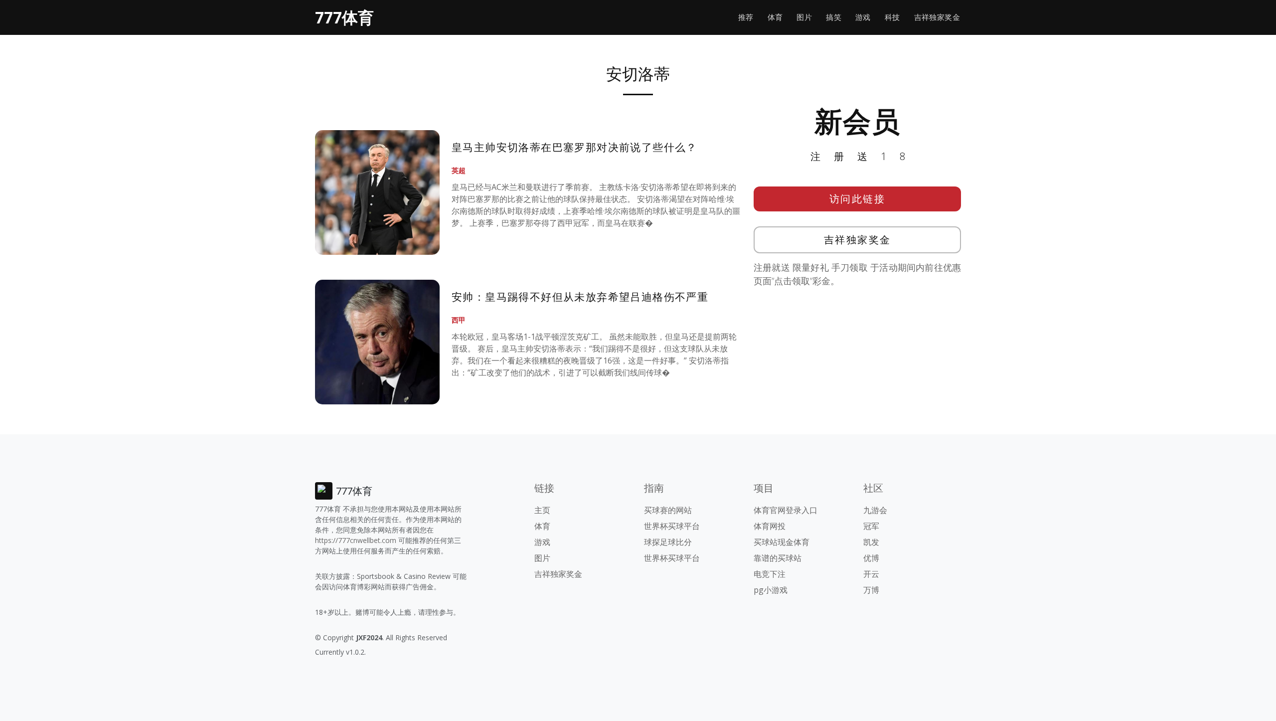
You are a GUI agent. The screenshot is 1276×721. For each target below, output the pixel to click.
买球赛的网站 (668, 510)
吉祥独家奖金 (937, 17)
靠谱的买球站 (777, 557)
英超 (459, 170)
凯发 (871, 542)
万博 (871, 589)
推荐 (746, 17)
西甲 (459, 320)
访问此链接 (857, 198)
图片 (804, 17)
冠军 (871, 526)
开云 (871, 573)
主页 (542, 510)
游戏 (863, 17)
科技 (892, 17)
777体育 (344, 17)
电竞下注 (770, 573)
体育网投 (770, 526)
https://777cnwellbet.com (355, 540)
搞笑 (833, 17)
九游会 (875, 510)
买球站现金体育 (781, 542)
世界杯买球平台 (672, 526)
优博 (871, 557)
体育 (775, 17)
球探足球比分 (668, 542)
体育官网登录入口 (785, 510)
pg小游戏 (771, 589)
